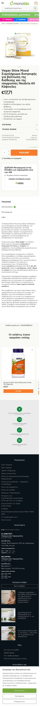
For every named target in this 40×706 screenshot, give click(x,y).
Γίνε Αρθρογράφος (11, 655)
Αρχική (3, 23)
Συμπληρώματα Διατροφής (16, 15)
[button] (35, 3)
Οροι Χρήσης (6, 467)
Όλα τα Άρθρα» (19, 586)
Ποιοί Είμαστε (6, 465)
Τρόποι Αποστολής (8, 473)
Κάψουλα (34, 137)
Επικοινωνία (6, 520)
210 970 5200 (6, 538)
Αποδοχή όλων (19, 690)
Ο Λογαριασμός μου (9, 517)
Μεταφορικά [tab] (7, 212)
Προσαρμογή (19, 696)
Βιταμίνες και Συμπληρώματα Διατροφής (12, 498)
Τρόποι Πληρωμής (8, 470)
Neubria (34, 135)
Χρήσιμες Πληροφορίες (10, 493)
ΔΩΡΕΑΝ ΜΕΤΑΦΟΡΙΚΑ (19, 424)
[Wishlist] (32, 349)
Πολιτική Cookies (8, 490)
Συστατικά (6, 124)
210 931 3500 (6, 561)
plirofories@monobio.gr (12, 529)
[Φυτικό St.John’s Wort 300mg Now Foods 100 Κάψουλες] (18, 363)
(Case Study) (10, 505)
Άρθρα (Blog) (9, 653)
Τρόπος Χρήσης (9, 129)
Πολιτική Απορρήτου (9, 487)
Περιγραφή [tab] (6, 202)
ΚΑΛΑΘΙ (24, 153)
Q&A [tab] (4, 217)
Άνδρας (22, 19)
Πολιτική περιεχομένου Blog (15, 658)
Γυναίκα (8, 19)
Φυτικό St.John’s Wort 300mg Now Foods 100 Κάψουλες (17, 383)
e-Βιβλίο (4, 509)
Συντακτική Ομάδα (11, 650)
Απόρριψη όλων (19, 701)
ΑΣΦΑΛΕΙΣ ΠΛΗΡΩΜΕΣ (19, 445)
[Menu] (5, 3)
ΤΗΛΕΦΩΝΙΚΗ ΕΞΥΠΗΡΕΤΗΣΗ (19, 435)
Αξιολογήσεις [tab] (8, 207)
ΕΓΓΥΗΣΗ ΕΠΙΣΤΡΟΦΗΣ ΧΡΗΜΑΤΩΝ (19, 414)
